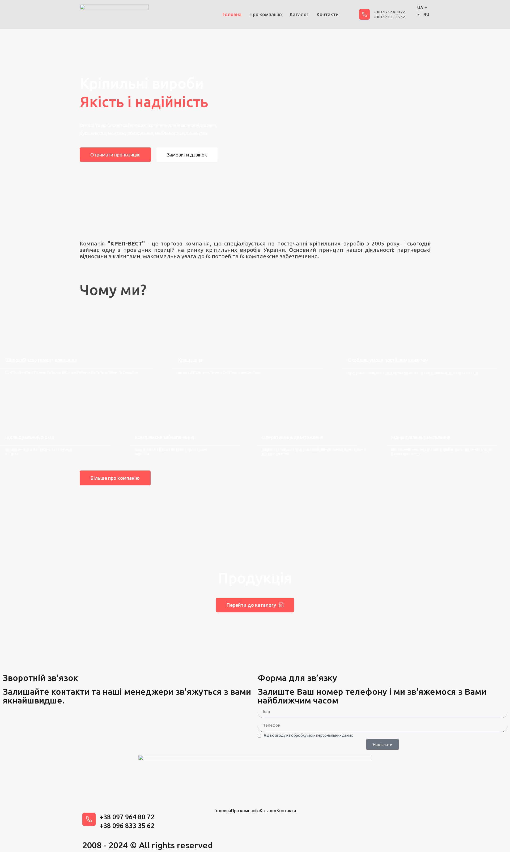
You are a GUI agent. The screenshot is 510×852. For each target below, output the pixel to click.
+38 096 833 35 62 (389, 17)
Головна (232, 14)
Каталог (299, 14)
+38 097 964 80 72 (389, 12)
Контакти (328, 14)
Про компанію (265, 14)
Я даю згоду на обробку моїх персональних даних (308, 735)
